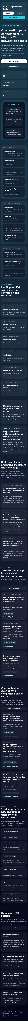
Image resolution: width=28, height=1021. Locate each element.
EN (12, 1016)
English (8, 13)
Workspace (4, 1016)
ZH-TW (16, 1016)
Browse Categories (14, 66)
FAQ (9, 1016)
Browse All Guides (14, 588)
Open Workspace (14, 17)
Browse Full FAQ (14, 928)
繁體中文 (20, 13)
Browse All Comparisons (14, 708)
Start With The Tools (14, 61)
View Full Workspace (14, 300)
